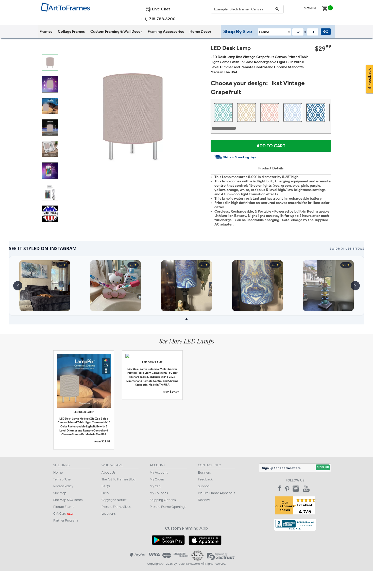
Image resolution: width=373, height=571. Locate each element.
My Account (159, 472)
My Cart (155, 486)
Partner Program (65, 520)
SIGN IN (310, 8)
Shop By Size (237, 31)
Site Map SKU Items (67, 499)
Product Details (271, 168)
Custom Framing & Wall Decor (116, 31)
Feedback (205, 479)
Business (204, 472)
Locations (108, 513)
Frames (46, 31)
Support (204, 486)
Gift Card (63, 513)
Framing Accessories (165, 31)
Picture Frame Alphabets (216, 493)
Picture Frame (63, 506)
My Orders (157, 479)
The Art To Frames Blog (118, 479)
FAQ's (105, 486)
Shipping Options (163, 499)
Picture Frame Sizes (115, 506)
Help (105, 493)
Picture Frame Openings (168, 506)
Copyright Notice (114, 499)
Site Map (59, 493)
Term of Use (62, 479)
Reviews (204, 499)
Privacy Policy (63, 486)
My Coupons (159, 493)
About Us (108, 472)
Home (58, 472)
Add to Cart (271, 145)
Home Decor (200, 31)
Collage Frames (71, 31)
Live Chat (160, 9)
